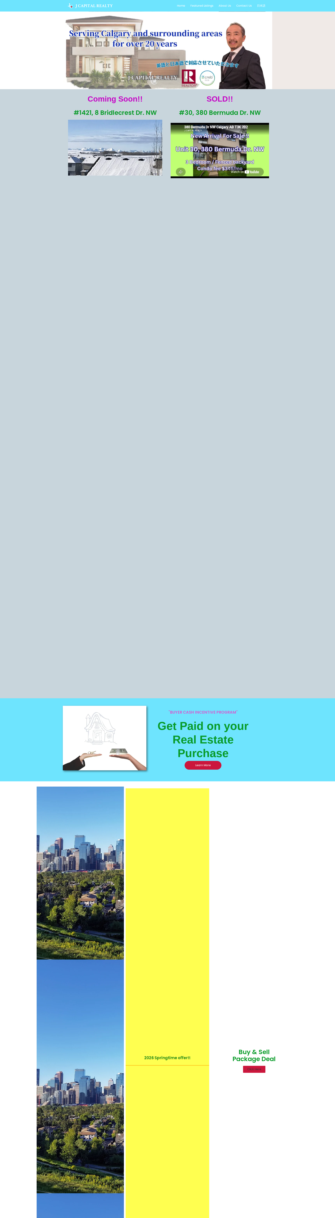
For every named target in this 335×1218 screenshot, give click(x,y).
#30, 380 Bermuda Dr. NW (220, 112)
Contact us (244, 6)
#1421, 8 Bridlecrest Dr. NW (115, 112)
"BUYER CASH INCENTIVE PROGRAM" (203, 712)
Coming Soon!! (115, 99)
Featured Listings (201, 6)
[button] (254, 1069)
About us (225, 6)
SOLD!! (220, 99)
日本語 (261, 6)
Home (181, 6)
